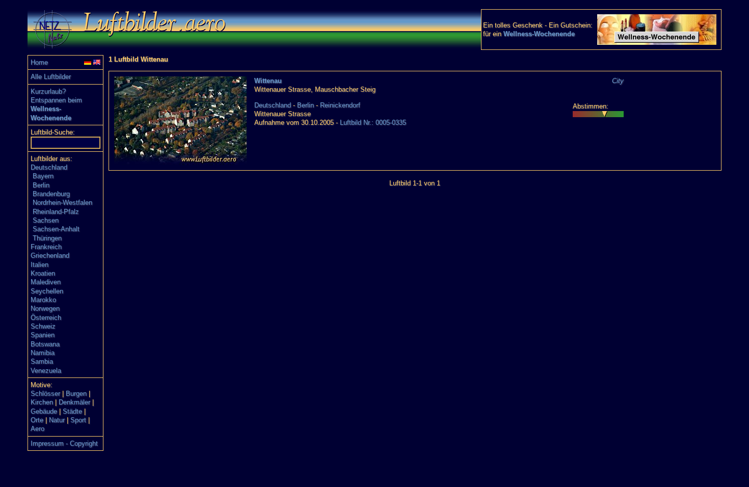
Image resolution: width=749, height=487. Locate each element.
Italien (39, 264)
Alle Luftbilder (51, 76)
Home (39, 62)
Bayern (43, 176)
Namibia (43, 353)
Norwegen (45, 308)
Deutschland (49, 167)
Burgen (76, 393)
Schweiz (43, 326)
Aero (37, 428)
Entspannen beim (56, 100)
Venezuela (46, 370)
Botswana (45, 344)
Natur (57, 420)
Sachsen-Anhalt (56, 229)
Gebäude (44, 411)
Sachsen (46, 220)
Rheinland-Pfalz (56, 211)
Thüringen (47, 238)
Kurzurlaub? (48, 91)
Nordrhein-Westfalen (62, 202)
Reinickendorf (340, 105)
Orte (37, 420)
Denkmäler (74, 402)
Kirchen (42, 402)
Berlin (41, 185)
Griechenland (50, 255)
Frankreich (46, 247)
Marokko (43, 300)
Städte (72, 411)
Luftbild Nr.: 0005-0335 (373, 122)
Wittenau (268, 81)
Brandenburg (51, 194)
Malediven (46, 282)
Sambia (42, 361)
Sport (78, 420)
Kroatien (43, 273)
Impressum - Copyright (64, 443)
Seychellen (47, 291)
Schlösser (45, 393)
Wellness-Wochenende (539, 34)
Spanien (43, 335)
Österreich (46, 317)
